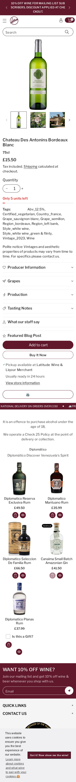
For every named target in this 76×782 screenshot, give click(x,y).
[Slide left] (6, 120)
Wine (31, 238)
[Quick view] (23, 515)
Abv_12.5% (36, 209)
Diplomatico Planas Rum (19, 621)
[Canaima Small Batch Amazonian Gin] (56, 539)
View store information (23, 383)
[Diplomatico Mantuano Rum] (56, 478)
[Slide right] (69, 120)
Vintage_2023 (14, 238)
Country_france (48, 214)
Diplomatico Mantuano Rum (56, 500)
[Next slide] (69, 8)
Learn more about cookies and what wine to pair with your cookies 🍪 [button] (16, 768)
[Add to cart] (15, 515)
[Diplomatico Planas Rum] (19, 599)
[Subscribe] (69, 691)
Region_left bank (45, 224)
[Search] (67, 32)
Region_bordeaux (16, 224)
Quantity (10, 180)
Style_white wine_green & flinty (27, 233)
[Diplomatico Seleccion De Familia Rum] (19, 539)
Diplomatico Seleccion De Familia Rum (19, 561)
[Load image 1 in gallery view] (19, 120)
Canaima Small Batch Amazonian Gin (56, 561)
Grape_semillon (52, 219)
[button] (6, 20)
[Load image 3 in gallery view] (57, 120)
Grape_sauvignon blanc (21, 219)
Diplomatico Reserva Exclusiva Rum (19, 500)
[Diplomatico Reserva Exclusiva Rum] (19, 478)
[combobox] (38, 32)
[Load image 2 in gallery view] (38, 120)
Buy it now (38, 355)
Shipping (30, 166)
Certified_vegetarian (19, 214)
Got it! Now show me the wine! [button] (49, 755)
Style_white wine (16, 228)
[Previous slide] (6, 8)
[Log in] (61, 20)
